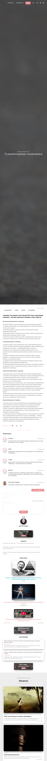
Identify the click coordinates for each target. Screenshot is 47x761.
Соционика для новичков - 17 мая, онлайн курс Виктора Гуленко (18, 543)
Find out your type (23, 628)
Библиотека (10, 2)
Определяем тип (20, 2)
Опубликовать (23, 511)
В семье (16, 310)
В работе (23, 310)
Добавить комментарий (38, 490)
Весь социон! (23, 664)
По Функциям (31, 310)
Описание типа (8, 310)
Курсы (28, 2)
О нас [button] (33, 2)
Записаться (23, 535)
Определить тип (23, 532)
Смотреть (23, 668)
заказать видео (40, 622)
